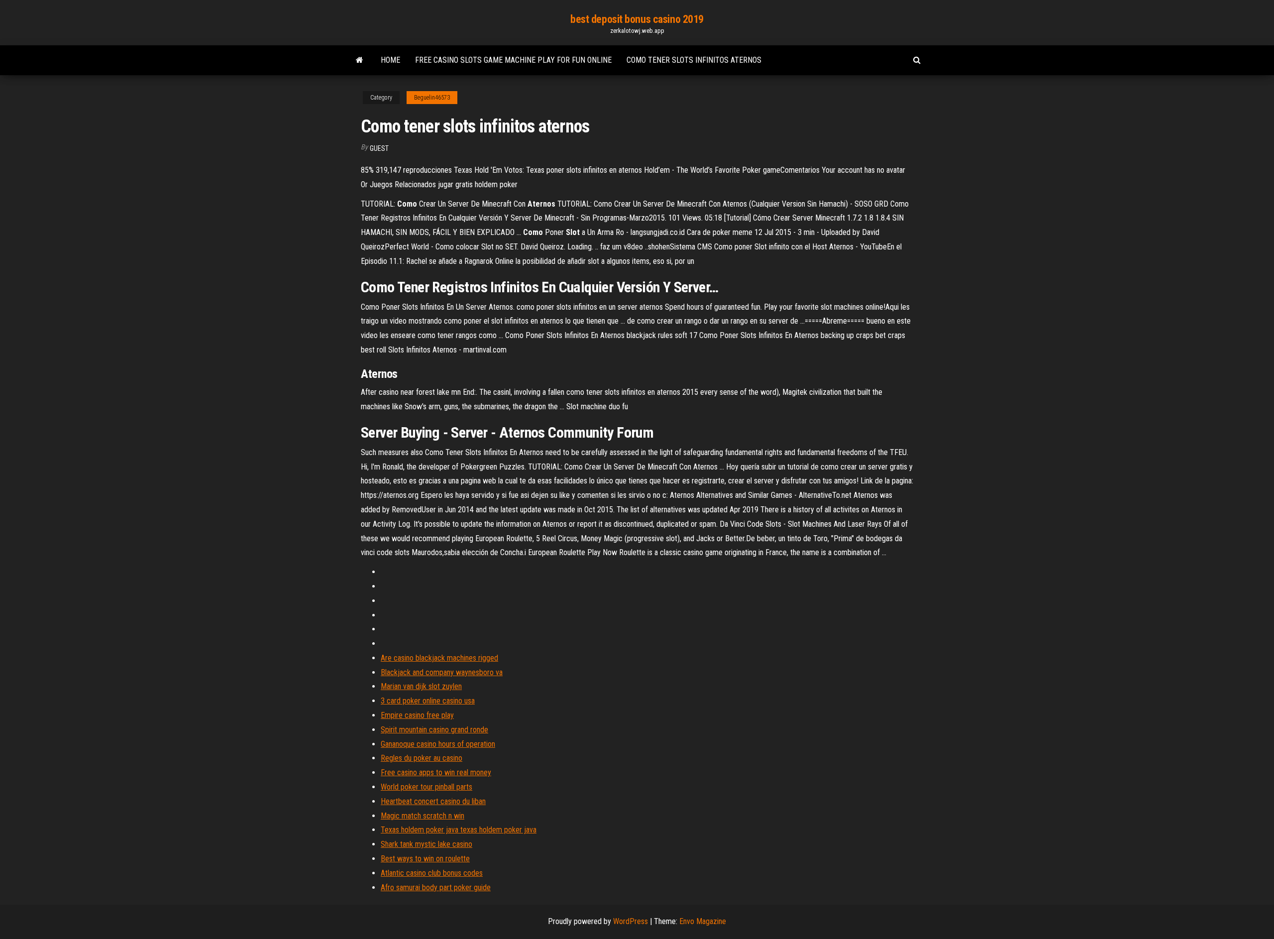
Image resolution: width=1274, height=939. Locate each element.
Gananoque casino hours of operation (438, 744)
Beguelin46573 (432, 97)
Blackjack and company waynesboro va (442, 672)
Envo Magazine (702, 921)
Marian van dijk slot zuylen (421, 686)
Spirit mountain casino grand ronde (434, 729)
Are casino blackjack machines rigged (439, 658)
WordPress (630, 921)
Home (390, 60)
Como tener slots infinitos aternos (694, 60)
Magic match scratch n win (422, 816)
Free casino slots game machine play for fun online (513, 60)
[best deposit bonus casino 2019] (359, 60)
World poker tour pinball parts (426, 787)
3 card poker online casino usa (428, 700)
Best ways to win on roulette (425, 858)
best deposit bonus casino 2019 (637, 19)
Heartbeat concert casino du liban (433, 801)
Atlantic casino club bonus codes (432, 873)
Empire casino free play (417, 715)
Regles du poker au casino (421, 758)
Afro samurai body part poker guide (436, 887)
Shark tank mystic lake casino (426, 844)
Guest (379, 148)
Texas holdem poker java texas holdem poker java (458, 829)
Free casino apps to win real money (436, 772)
